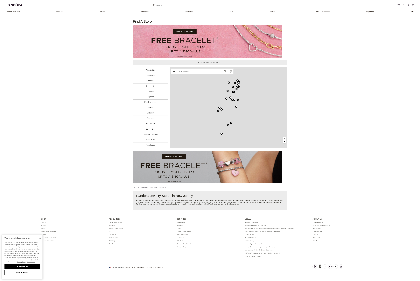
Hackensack (150, 124)
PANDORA (136, 187)
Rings (231, 11)
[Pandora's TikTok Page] (335, 266)
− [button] (284, 141)
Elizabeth (150, 113)
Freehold (150, 118)
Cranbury (150, 91)
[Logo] (14, 4)
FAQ (110, 231)
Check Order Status (115, 222)
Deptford (150, 97)
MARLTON (150, 140)
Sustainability (316, 228)
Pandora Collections (47, 241)
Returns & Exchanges (116, 228)
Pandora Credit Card (184, 244)
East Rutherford (150, 102)
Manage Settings (22, 272)
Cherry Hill (150, 86)
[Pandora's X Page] (325, 266)
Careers (315, 234)
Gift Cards (180, 241)
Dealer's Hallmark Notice (253, 256)
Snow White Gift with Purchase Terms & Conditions (262, 231)
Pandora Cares (182, 247)
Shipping (112, 225)
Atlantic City (150, 70)
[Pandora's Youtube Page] (330, 266)
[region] (22, 257)
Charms (102, 11)
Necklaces (189, 11)
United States (154, 187)
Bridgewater (150, 75)
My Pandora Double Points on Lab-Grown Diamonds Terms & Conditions (269, 228)
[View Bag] (413, 5)
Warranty (112, 241)
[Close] (40, 238)
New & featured (13, 11)
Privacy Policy (249, 241)
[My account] (408, 5)
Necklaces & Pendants (48, 231)
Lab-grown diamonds (321, 11)
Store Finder (144, 187)
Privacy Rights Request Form (254, 244)
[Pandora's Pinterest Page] (341, 266)
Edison (150, 107)
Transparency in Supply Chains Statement (259, 250)
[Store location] (403, 5)
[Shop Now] (207, 167)
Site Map (315, 241)
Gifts (412, 11)
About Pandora (317, 222)
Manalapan (150, 145)
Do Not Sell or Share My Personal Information (260, 247)
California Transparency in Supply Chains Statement (262, 253)
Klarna (179, 228)
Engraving (370, 11)
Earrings (273, 11)
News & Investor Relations (321, 225)
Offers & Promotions (184, 231)
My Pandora (181, 222)
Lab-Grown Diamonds (48, 238)
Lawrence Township (150, 134)
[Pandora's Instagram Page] (320, 266)
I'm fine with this (22, 266)
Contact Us (112, 234)
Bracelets (145, 11)
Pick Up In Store (182, 234)
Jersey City (150, 129)
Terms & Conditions (251, 222)
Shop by (59, 11)
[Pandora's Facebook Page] (314, 266)
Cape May (150, 81)
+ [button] (284, 138)
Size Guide (112, 244)
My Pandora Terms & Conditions (255, 225)
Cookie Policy (249, 234)
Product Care (113, 238)
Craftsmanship (317, 231)
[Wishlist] (398, 5)
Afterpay (180, 225)
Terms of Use (31, 262)
